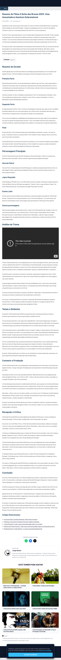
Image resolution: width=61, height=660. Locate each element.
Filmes (5, 636)
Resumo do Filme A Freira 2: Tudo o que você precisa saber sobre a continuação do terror (29, 526)
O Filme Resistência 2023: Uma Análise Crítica (16, 640)
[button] (0, 659)
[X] (34, 540)
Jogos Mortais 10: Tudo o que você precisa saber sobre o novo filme (23, 524)
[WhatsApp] (26, 540)
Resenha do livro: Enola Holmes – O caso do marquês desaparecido (23, 529)
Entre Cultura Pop (7, 3)
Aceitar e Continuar (30, 654)
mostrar (12, 59)
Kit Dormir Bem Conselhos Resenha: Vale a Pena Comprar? (20, 519)
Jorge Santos (16, 550)
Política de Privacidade (45, 650)
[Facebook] (30, 540)
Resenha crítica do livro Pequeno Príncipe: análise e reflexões (21, 522)
